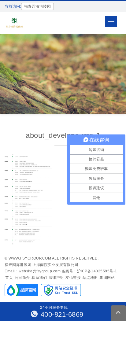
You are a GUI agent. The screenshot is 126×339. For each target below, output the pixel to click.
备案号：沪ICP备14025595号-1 (89, 271)
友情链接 (73, 277)
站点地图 (90, 277)
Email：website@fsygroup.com (33, 271)
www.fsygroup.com (30, 258)
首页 (9, 277)
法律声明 (56, 277)
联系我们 (39, 277)
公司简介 (22, 277)
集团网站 (107, 277)
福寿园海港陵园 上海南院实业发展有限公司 (41, 265)
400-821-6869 (61, 314)
